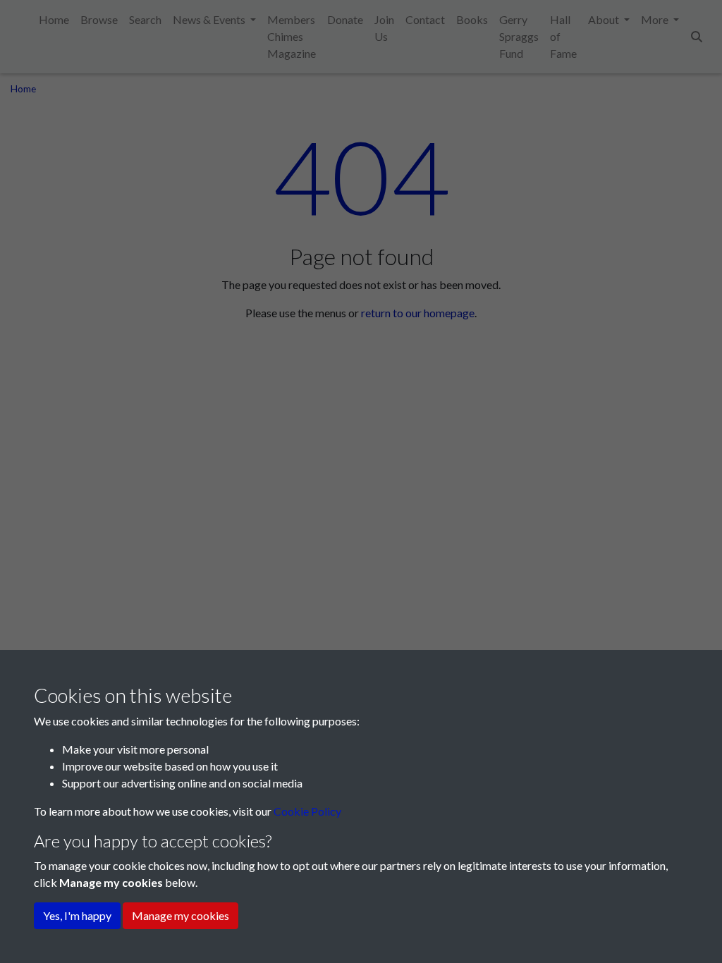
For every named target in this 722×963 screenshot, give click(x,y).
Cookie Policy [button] (307, 811)
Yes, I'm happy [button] (77, 915)
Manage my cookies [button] (180, 915)
